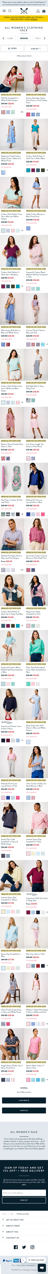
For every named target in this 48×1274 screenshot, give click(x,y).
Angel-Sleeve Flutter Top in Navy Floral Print (12, 1066)
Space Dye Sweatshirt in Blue (10, 955)
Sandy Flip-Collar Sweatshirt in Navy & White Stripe (9, 841)
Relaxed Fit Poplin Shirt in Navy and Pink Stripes (11, 557)
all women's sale (23, 1214)
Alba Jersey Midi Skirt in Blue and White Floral (10, 331)
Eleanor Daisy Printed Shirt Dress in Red (12, 445)
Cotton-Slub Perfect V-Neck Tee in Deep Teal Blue (12, 613)
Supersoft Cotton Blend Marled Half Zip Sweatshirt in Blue (12, 669)
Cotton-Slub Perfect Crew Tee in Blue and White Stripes (11, 216)
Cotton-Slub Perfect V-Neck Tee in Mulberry (10, 273)
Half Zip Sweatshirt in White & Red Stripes (9, 99)
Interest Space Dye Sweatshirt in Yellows (9, 898)
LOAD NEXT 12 (24, 1100)
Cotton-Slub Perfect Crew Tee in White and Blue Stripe (11, 388)
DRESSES (24, 38)
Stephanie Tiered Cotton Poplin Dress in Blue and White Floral (11, 158)
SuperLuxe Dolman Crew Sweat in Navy (11, 727)
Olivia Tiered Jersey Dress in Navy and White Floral (11, 1011)
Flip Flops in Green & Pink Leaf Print (11, 501)
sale (11, 1213)
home (4, 1213)
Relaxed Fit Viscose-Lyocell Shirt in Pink (9, 784)
